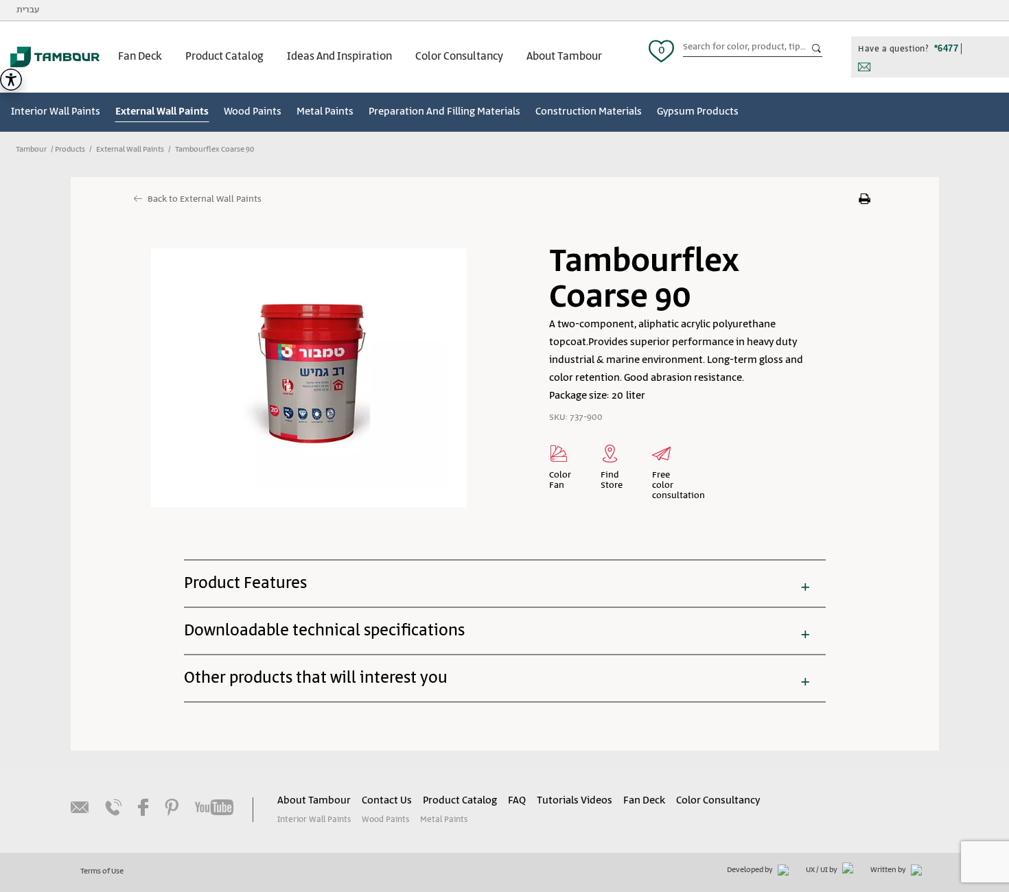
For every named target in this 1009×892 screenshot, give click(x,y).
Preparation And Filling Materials (444, 111)
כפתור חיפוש (816, 48)
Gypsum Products (698, 111)
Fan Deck (140, 56)
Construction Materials (588, 111)
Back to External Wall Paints (205, 199)
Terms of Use (102, 871)
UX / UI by (822, 870)
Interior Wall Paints (55, 111)
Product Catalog (224, 56)
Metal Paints (325, 111)
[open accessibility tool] (11, 80)
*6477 (946, 48)
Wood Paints (252, 111)
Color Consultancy (459, 56)
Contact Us (387, 801)
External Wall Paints (162, 111)
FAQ (517, 801)
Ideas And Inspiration (339, 56)
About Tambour (564, 56)
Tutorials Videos (574, 801)
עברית (27, 9)
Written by (888, 870)
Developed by (750, 870)
